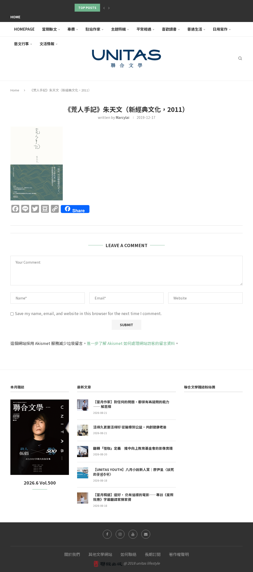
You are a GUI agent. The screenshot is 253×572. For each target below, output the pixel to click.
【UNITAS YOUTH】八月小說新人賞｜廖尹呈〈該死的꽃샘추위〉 (133, 472)
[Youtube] (132, 534)
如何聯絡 (128, 554)
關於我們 (72, 554)
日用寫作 (220, 29)
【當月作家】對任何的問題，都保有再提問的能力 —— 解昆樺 (131, 404)
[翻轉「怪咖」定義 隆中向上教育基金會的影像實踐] (82, 451)
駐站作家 (92, 29)
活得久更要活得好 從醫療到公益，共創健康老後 (130, 427)
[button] (104, 8)
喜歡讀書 (169, 29)
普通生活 (194, 29)
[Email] (145, 534)
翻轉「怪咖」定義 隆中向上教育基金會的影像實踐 (133, 448)
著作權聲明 (179, 554)
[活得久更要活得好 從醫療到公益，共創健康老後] (82, 430)
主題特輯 (118, 29)
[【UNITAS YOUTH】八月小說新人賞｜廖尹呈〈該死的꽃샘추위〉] (82, 472)
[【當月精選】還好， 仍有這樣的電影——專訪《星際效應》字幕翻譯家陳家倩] (82, 498)
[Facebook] (107, 534)
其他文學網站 (100, 554)
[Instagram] (120, 534)
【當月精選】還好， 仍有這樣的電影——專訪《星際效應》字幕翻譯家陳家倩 (133, 497)
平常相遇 (143, 29)
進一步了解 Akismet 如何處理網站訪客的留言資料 (131, 343)
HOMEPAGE (24, 29)
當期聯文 (49, 29)
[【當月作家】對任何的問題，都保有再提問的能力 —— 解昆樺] (82, 405)
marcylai (122, 117)
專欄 (71, 29)
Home (15, 16)
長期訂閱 (153, 554)
